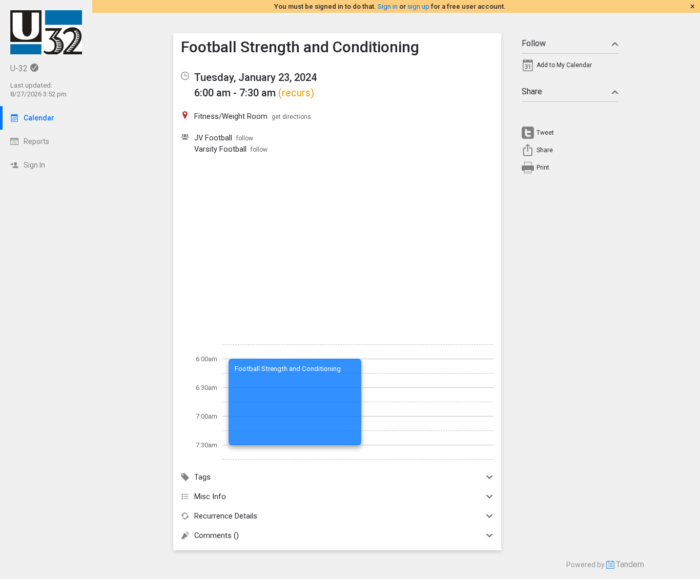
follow (244, 138)
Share (532, 91)
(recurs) (296, 93)
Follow (534, 43)
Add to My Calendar (564, 65)
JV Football (213, 137)
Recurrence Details (225, 516)
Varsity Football (220, 149)
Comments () (216, 535)
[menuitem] (570, 67)
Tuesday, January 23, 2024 (255, 77)
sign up (418, 6)
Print (543, 167)
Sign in (388, 6)
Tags (202, 477)
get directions (291, 116)
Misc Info (210, 496)
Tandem (630, 564)
